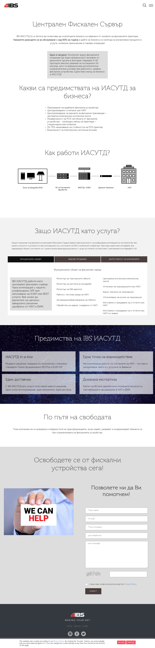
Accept (121, 642)
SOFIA (69, 626)
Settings (130, 642)
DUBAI (85, 626)
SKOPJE (77, 626)
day (87, 620)
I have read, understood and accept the (112, 584)
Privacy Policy (130, 584)
